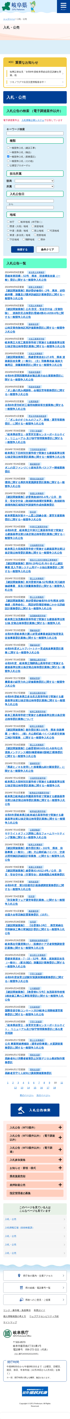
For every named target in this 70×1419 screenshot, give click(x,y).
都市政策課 (33, 882)
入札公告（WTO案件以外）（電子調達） (31, 1149)
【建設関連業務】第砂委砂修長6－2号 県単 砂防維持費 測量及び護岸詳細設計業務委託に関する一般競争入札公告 (35, 294)
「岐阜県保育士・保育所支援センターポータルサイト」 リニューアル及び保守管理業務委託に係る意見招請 (35, 1029)
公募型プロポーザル (20, 165)
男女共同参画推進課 (37, 416)
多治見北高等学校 (38, 693)
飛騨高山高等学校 (38, 660)
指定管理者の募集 (20, 1193)
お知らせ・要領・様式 (23, 1168)
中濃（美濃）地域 (19, 230)
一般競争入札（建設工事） (23, 148)
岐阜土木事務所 (37, 726)
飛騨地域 (29, 239)
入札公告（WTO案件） (23, 1127)
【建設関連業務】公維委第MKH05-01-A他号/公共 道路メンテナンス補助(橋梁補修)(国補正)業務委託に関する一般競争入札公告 (34, 752)
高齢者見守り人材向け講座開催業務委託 (28, 1073)
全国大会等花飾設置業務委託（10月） (27, 914)
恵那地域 (41, 235)
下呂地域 (14, 239)
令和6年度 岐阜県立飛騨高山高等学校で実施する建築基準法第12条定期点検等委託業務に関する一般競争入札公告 (35, 667)
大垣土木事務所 (35, 353)
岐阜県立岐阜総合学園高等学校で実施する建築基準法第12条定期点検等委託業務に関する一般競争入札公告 (35, 800)
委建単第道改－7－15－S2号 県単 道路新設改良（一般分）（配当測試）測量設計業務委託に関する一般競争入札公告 (35, 962)
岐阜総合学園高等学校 (39, 793)
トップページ (9, 19)
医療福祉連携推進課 (39, 940)
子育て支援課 (36, 431)
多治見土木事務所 (36, 272)
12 (15, 1087)
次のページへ (43, 1095)
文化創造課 (35, 1007)
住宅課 (33, 922)
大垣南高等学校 (37, 545)
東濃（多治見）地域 (20, 235)
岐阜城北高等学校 (38, 811)
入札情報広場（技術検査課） (20, 1227)
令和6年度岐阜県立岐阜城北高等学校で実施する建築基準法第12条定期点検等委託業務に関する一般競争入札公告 (35, 819)
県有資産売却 (17, 1176)
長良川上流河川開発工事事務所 (43, 560)
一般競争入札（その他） (22, 161)
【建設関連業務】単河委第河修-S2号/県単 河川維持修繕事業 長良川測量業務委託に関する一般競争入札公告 (35, 586)
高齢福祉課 (35, 630)
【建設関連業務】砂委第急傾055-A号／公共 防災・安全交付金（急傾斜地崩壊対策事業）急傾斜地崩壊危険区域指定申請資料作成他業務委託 (35, 501)
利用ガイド (39, 1310)
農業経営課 (35, 678)
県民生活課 (35, 1055)
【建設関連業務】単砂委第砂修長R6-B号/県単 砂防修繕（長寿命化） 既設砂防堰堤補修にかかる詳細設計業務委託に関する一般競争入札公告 (35, 604)
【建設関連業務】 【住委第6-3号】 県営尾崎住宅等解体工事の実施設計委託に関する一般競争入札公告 (35, 929)
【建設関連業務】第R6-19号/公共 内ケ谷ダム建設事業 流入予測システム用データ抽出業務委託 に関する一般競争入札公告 (34, 567)
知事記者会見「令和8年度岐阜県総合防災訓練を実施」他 (35, 73)
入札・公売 (10, 1219)
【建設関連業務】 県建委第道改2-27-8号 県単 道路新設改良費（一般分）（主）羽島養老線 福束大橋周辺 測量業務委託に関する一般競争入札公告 (35, 361)
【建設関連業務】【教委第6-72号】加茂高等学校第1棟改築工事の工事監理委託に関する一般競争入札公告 (35, 996)
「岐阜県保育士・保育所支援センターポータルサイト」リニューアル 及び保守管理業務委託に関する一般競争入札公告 (35, 438)
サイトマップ (10, 1322)
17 (48, 1087)
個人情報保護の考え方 (14, 1316)
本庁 (12, 222)
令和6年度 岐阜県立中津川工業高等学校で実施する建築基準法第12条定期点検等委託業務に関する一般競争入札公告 (35, 534)
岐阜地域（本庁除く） (32, 222)
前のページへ (27, 1095)
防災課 (33, 512)
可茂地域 (54, 230)
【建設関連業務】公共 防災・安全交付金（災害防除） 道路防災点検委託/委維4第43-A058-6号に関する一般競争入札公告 (34, 313)
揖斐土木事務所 (35, 287)
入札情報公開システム (32, 120)
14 (28, 1087)
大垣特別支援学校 (38, 778)
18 (54, 1087)
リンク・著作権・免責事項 (17, 1310)
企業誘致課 (33, 401)
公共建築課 (35, 988)
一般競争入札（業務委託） (23, 156)
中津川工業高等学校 (39, 527)
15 (35, 1087)
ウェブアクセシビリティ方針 (44, 1316)
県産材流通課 (34, 372)
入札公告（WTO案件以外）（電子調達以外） (32, 1137)
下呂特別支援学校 (38, 449)
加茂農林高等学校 (38, 616)
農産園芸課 (35, 464)
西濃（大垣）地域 (19, 226)
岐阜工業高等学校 (38, 711)
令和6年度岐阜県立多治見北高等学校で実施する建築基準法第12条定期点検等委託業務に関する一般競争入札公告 (35, 700)
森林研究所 (35, 763)
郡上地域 (38, 230)
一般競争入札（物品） (21, 152)
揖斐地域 (38, 226)
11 (62, 1082)
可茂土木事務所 (35, 306)
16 (41, 1087)
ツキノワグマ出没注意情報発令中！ (28, 82)
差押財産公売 (17, 1185)
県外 (43, 239)
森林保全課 (33, 324)
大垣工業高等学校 (36, 339)
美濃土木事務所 (37, 493)
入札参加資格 (17, 1159)
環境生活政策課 (37, 479)
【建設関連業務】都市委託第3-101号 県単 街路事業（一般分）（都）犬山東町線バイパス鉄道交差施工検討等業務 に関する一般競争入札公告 (35, 733)
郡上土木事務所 (37, 578)
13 (22, 1087)
